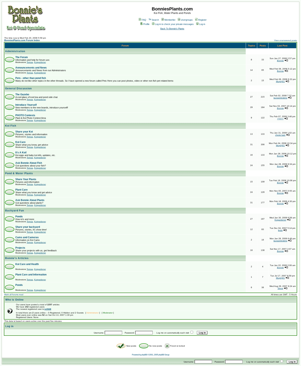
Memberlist (169, 20)
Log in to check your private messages (174, 24)
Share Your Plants (25, 179)
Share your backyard (27, 227)
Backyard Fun (14, 210)
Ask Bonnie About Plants (29, 200)
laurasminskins (280, 98)
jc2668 (47, 309)
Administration (15, 51)
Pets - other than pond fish (30, 78)
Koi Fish (10, 125)
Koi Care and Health (27, 264)
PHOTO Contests (25, 115)
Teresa (30, 62)
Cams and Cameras (27, 237)
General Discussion (18, 88)
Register (202, 20)
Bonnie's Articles (17, 258)
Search (155, 20)
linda (280, 230)
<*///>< (280, 119)
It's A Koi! (21, 152)
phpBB (144, 355)
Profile (146, 24)
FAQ (144, 20)
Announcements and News (31, 67)
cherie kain (280, 135)
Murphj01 (280, 81)
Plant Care (21, 189)
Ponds (19, 216)
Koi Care (20, 142)
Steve (280, 288)
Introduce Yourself (26, 104)
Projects (20, 247)
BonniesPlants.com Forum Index (22, 40)
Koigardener (40, 62)
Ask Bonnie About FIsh (28, 163)
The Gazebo (22, 94)
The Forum (21, 57)
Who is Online (14, 299)
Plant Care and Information (30, 274)
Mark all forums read (13, 294)
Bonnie (280, 61)
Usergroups (187, 20)
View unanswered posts (285, 40)
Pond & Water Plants (19, 173)
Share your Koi (24, 131)
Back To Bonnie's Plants (172, 28)
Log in (202, 24)
